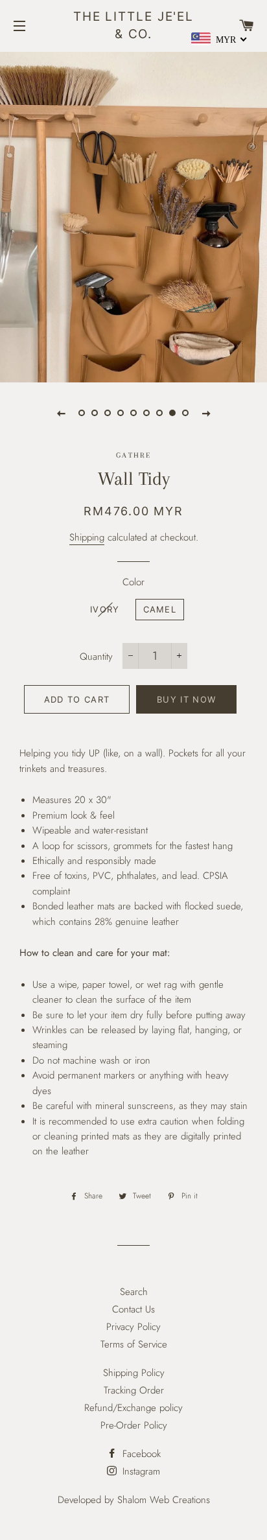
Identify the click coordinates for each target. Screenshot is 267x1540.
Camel (160, 609)
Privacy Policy (133, 1327)
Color (133, 582)
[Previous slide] (61, 413)
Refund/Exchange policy (133, 1408)
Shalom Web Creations (163, 1500)
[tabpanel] (133, 215)
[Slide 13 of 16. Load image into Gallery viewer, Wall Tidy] (185, 412)
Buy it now (186, 699)
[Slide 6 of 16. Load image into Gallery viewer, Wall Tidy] (94, 412)
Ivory (105, 609)
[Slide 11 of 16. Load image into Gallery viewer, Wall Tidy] (159, 412)
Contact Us (133, 1309)
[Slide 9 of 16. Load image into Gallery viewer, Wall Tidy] (133, 412)
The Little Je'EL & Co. (133, 25)
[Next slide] (206, 413)
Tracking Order (134, 1390)
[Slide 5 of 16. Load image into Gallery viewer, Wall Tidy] (81, 412)
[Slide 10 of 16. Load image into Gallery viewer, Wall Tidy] (146, 412)
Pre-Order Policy (133, 1425)
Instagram (139, 1471)
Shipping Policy (134, 1373)
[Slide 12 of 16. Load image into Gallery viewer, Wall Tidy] (172, 412)
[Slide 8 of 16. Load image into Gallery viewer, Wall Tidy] (120, 412)
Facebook (140, 1454)
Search (134, 1292)
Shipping (86, 537)
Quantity (96, 656)
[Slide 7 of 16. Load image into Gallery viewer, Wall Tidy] (107, 412)
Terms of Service (133, 1344)
